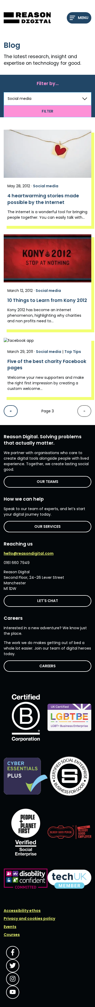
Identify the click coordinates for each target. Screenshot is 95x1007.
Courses (12, 934)
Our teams (47, 481)
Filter (47, 111)
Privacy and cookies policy (29, 918)
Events (10, 926)
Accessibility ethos (22, 910)
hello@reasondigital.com (29, 553)
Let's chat (47, 600)
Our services (47, 526)
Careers (47, 666)
